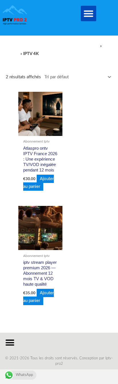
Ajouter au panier (38, 183)
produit (12, 54)
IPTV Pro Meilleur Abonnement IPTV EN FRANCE (52, 46)
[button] (88, 13)
